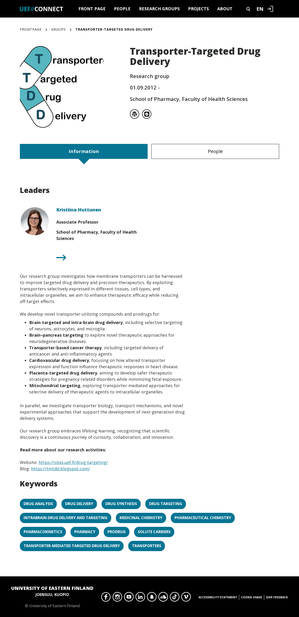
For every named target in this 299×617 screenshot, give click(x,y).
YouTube (129, 598)
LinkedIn (140, 598)
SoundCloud (163, 598)
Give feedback (277, 597)
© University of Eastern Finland (52, 596)
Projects (198, 8)
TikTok (174, 598)
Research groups (159, 8)
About (224, 8)
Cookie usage (251, 597)
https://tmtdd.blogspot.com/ (60, 468)
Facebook (106, 598)
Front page (92, 8)
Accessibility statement (218, 597)
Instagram (117, 598)
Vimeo (186, 598)
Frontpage (31, 29)
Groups (58, 29)
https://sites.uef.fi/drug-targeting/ (73, 462)
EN (259, 8)
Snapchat (152, 598)
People (122, 8)
